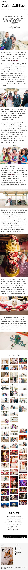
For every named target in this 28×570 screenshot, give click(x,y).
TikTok (18, 554)
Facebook (18, 548)
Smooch (11, 174)
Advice (10, 9)
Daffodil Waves (16, 27)
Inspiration (4, 9)
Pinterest (18, 552)
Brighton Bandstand (18, 518)
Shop (24, 9)
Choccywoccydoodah (6, 218)
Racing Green (18, 524)
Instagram (18, 550)
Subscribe (3, 1)
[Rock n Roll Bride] (14, 5)
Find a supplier (17, 9)
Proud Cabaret (15, 60)
